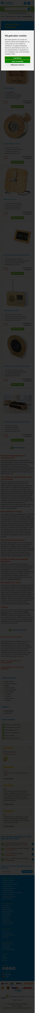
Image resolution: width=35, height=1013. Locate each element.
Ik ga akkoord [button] (17, 58)
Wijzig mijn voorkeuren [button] (17, 65)
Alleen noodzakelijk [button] (17, 61)
